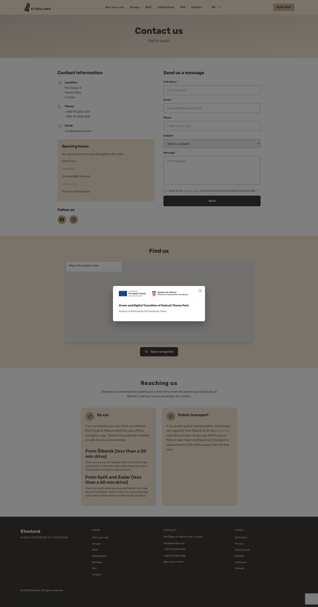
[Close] (200, 290)
